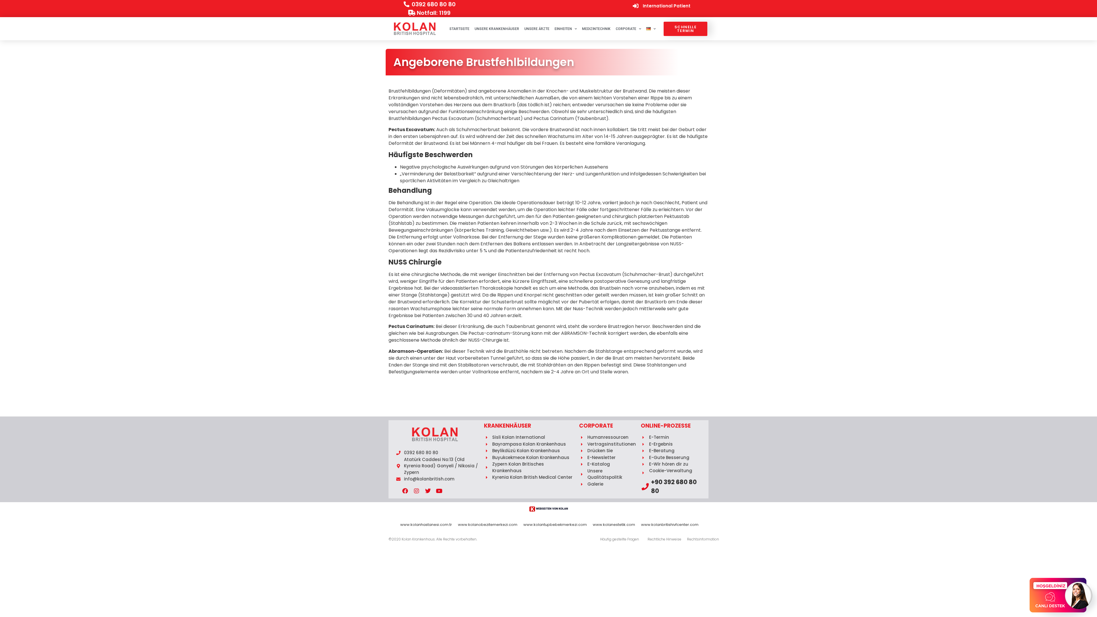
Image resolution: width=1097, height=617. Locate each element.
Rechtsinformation (703, 539)
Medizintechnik (596, 29)
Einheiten (563, 29)
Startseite (459, 29)
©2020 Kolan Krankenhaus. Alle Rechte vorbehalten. (433, 539)
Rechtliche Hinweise (664, 539)
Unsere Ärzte (536, 29)
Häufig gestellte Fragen (619, 539)
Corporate (626, 29)
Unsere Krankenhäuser (497, 29)
